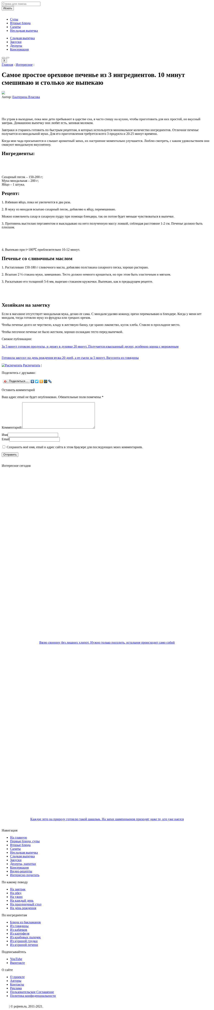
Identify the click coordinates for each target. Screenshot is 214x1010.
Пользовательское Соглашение (32, 992)
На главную (18, 837)
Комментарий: (12, 427)
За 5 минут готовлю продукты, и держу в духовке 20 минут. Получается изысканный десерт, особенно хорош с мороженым (90, 346)
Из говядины (19, 926)
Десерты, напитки (23, 864)
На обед (15, 893)
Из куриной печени (24, 945)
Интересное (24, 64)
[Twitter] (37, 381)
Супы (14, 19)
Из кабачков (18, 930)
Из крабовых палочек (25, 937)
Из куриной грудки (24, 941)
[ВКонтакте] (32, 381)
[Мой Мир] (45, 381)
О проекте (17, 977)
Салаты (15, 27)
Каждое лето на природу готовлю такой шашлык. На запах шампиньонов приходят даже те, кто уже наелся (107, 819)
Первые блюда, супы (25, 841)
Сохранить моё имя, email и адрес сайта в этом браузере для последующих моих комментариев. (75, 447)
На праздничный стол (25, 904)
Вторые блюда (20, 23)
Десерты (16, 45)
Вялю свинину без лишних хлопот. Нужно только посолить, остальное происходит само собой (107, 642)
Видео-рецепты (21, 871)
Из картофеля (19, 933)
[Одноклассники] (41, 381)
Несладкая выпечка (24, 30)
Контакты (17, 984)
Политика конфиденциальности (33, 995)
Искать (7, 8)
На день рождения (23, 908)
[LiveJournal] (50, 381)
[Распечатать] (12, 365)
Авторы (15, 980)
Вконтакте (17, 962)
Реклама (16, 988)
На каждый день (21, 900)
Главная (7, 64)
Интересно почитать (24, 875)
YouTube (16, 959)
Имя (5, 435)
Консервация (19, 49)
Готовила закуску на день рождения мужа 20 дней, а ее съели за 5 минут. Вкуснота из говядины (70, 357)
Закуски (16, 42)
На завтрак (17, 889)
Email (5, 439)
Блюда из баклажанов (25, 922)
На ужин (16, 897)
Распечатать (31, 365)
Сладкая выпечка (22, 38)
